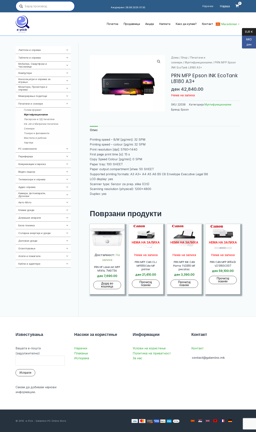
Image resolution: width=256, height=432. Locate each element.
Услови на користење (149, 348)
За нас (137, 358)
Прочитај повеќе (145, 283)
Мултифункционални (198, 62)
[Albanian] (215, 421)
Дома (175, 57)
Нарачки (80, 348)
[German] (230, 421)
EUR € (247, 32)
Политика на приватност (152, 353)
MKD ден (247, 42)
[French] (223, 421)
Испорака (81, 358)
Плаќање (81, 353)
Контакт (197, 348)
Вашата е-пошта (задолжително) (28, 350)
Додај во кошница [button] (107, 285)
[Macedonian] (193, 421)
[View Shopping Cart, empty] (237, 6)
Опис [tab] (94, 130)
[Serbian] (200, 421)
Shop (184, 57)
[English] (208, 421)
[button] (158, 61)
